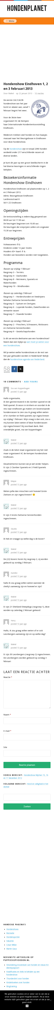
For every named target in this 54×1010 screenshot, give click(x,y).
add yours (31, 381)
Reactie (7, 677)
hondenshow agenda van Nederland (27, 359)
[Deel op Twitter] (20, 369)
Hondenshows (12, 929)
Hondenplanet (27, 9)
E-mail (7, 731)
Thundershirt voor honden (17, 978)
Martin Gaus (11, 949)
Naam (7, 714)
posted (19, 392)
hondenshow (16, 149)
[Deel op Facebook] (14, 369)
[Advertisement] (27, 53)
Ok (27, 1006)
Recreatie (10, 933)
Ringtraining (11, 986)
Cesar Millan (11, 945)
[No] (50, 1000)
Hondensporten (13, 937)
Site (5, 747)
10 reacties (39, 93)
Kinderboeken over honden (17, 982)
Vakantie (10, 941)
